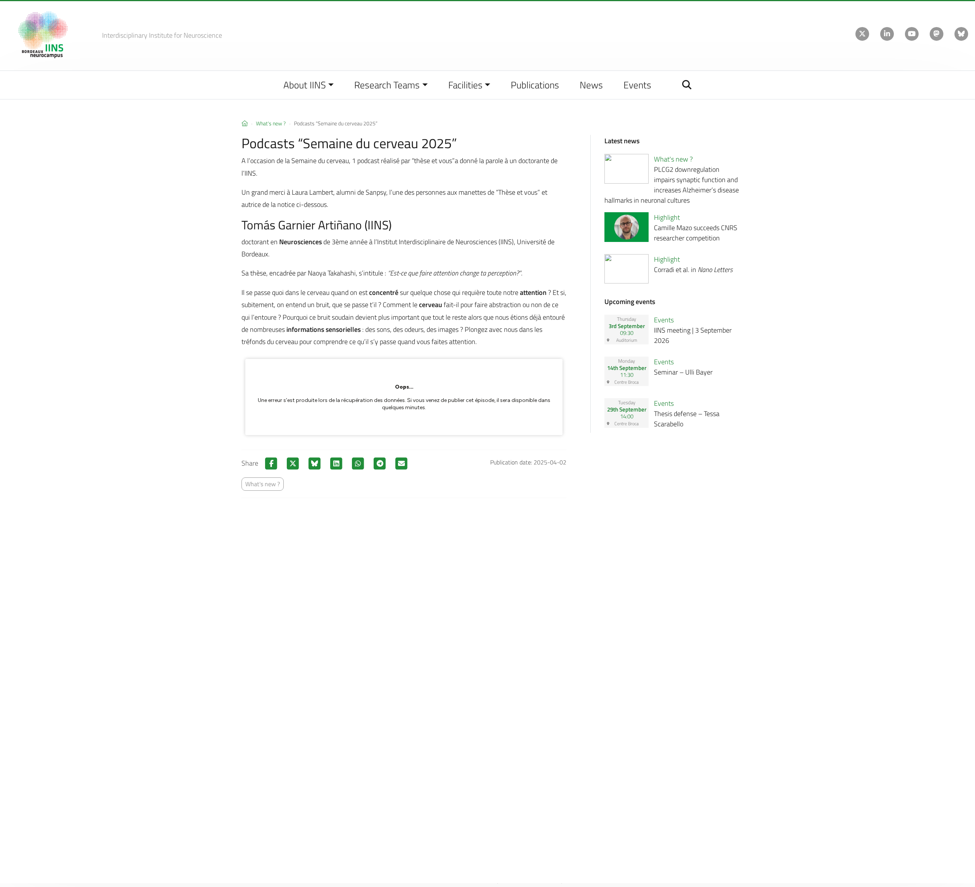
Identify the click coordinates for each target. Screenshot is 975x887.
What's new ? (271, 123)
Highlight (667, 217)
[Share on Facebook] (272, 463)
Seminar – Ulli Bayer (683, 372)
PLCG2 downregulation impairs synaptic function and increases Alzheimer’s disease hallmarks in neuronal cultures (671, 184)
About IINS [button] (304, 84)
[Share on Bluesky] (315, 463)
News (591, 84)
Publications (535, 84)
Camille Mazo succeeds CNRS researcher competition (695, 233)
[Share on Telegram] (380, 463)
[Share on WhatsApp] (359, 463)
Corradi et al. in (693, 269)
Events (637, 84)
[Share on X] (294, 463)
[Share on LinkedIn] (337, 463)
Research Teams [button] (387, 84)
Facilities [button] (465, 84)
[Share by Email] (401, 463)
